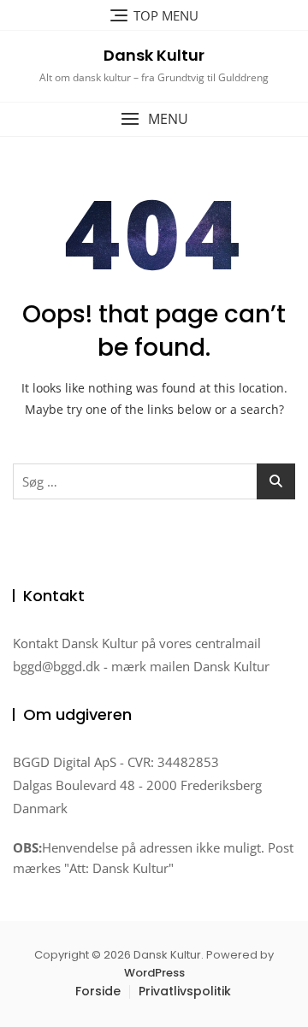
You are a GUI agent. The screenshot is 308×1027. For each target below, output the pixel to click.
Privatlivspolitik (185, 991)
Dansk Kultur (154, 55)
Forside (98, 991)
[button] (154, 119)
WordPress (154, 973)
